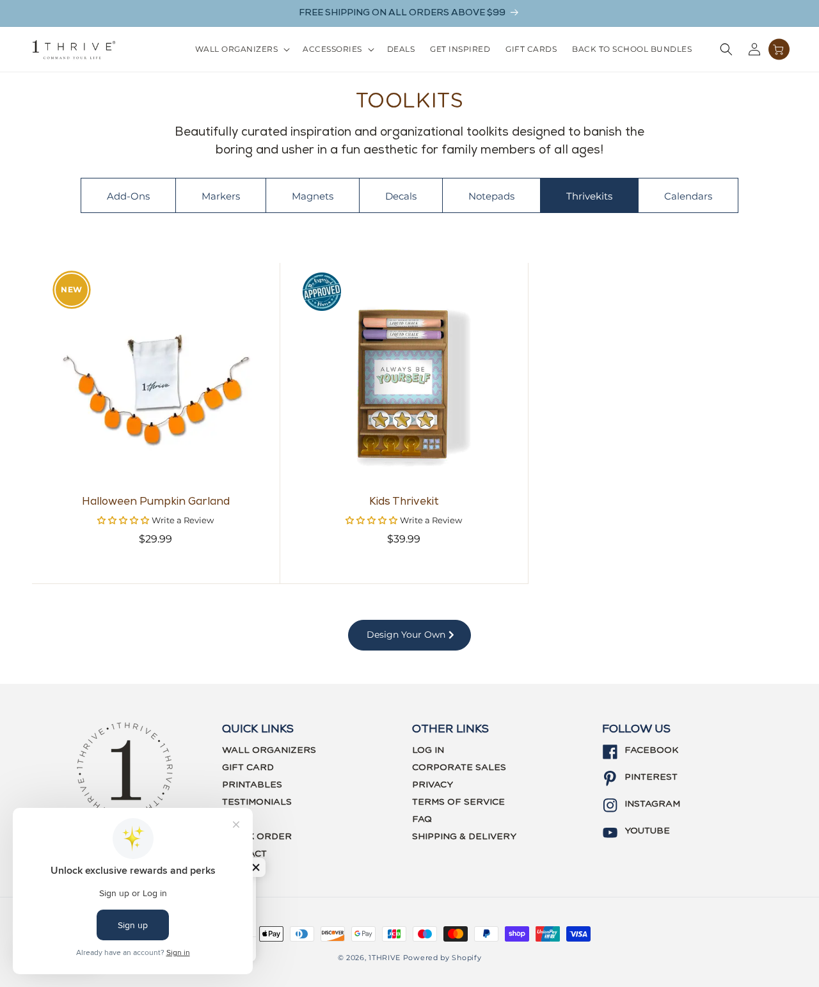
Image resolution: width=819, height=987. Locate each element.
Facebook (651, 750)
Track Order (257, 836)
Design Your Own (407, 634)
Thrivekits (589, 196)
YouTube (647, 830)
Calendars (688, 196)
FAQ (422, 819)
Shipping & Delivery (464, 836)
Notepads (491, 196)
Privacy (432, 784)
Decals (401, 196)
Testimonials (257, 802)
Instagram (652, 804)
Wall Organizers (269, 750)
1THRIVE (385, 957)
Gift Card (248, 767)
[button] (241, 49)
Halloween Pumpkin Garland (156, 502)
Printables (252, 784)
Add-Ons (128, 196)
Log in (428, 750)
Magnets (312, 196)
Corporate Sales (459, 767)
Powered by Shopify (442, 957)
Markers (221, 196)
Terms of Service (458, 802)
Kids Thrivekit (404, 502)
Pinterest (651, 777)
